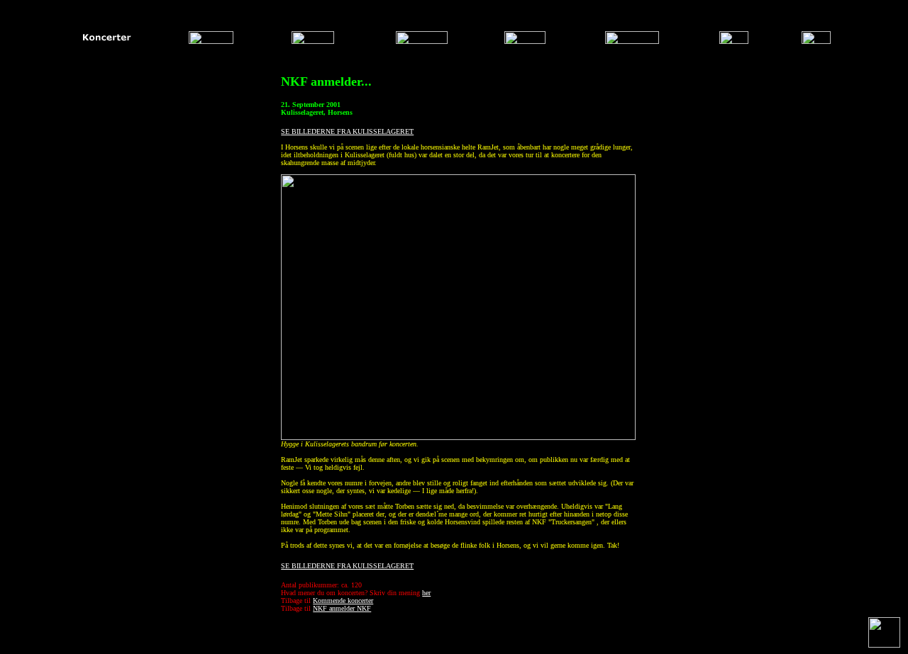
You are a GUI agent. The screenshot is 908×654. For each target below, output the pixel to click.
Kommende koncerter (343, 600)
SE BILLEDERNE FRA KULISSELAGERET (347, 131)
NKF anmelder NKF (342, 608)
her (426, 593)
